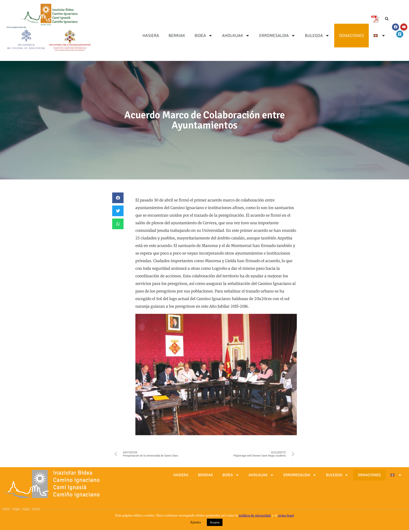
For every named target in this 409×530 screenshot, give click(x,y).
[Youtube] (403, 27)
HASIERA (150, 35)
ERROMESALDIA (274, 35)
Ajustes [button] (195, 522)
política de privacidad (255, 515)
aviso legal (286, 515)
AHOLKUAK (232, 35)
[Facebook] (395, 27)
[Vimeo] (399, 34)
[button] (386, 18)
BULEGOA (314, 35)
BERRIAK (177, 35)
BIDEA (200, 35)
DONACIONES (351, 35)
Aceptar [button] (215, 522)
